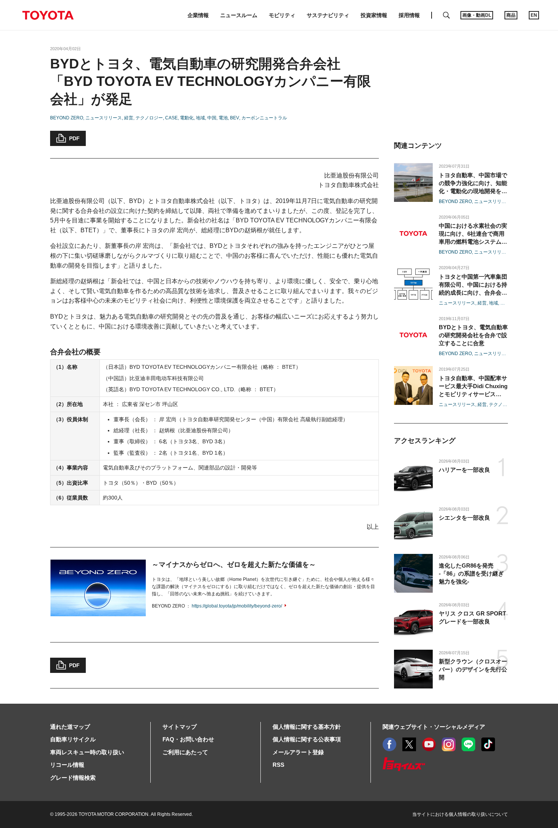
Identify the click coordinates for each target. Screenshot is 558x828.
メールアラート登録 (298, 752)
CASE (171, 118)
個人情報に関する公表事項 (307, 739)
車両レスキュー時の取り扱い (87, 752)
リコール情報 (67, 764)
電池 (223, 118)
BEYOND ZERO (66, 118)
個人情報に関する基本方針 (307, 726)
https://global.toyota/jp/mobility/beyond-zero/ (237, 606)
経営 (128, 118)
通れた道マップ (70, 726)
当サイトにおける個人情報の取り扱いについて (460, 814)
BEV (234, 118)
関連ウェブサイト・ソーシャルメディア (434, 726)
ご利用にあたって (185, 752)
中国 (211, 118)
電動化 (187, 118)
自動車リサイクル (73, 739)
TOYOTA (48, 15)
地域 (200, 118)
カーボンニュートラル (264, 118)
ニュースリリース (103, 118)
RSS (278, 764)
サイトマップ (179, 726)
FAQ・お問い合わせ (188, 739)
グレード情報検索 (73, 777)
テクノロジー (149, 118)
